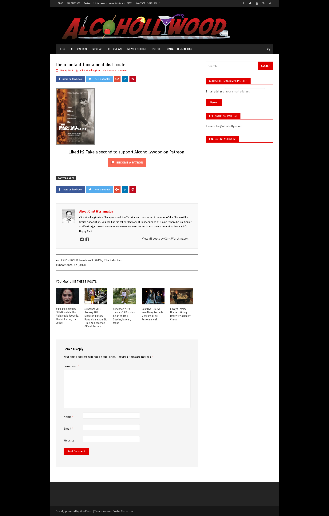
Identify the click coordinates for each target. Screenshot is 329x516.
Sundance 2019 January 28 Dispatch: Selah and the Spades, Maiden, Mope (124, 315)
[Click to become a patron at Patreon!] (127, 162)
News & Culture (116, 3)
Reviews (88, 3)
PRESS (129, 3)
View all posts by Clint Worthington (167, 238)
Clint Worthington (90, 70)
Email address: (215, 91)
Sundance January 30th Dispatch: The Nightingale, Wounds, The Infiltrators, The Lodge (67, 315)
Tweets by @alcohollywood (223, 126)
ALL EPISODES (73, 3)
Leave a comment (117, 70)
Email (68, 428)
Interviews (100, 3)
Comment (71, 366)
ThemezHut (127, 511)
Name (68, 417)
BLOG (60, 3)
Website (69, 440)
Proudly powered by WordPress (74, 511)
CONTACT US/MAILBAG (146, 3)
